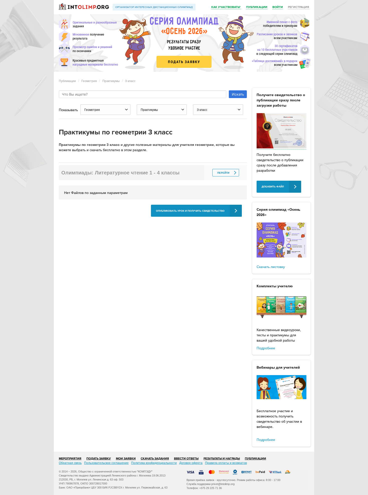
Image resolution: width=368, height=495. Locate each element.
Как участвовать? (226, 7)
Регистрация (298, 7)
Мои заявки (126, 458)
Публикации (256, 7)
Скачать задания (155, 458)
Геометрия (89, 81)
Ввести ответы (186, 458)
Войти (277, 7)
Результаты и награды (222, 458)
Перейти (223, 172)
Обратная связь (70, 462)
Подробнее (266, 347)
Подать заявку (98, 458)
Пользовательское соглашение (106, 462)
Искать (238, 94)
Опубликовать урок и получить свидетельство (190, 210)
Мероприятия (70, 458)
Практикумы (111, 81)
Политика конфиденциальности (154, 462)
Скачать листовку (271, 266)
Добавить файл (273, 186)
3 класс (130, 81)
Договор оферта (191, 462)
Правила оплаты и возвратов (226, 462)
